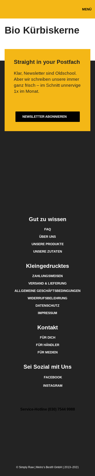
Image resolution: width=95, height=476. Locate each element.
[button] (87, 9)
